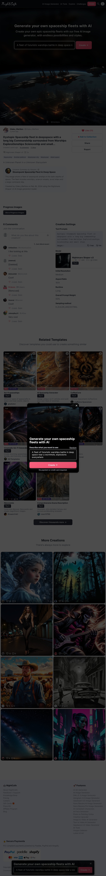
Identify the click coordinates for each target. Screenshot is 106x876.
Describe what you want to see (43, 447)
